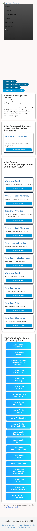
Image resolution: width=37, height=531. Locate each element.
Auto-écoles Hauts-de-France (16, 84)
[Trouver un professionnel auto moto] (11, 2)
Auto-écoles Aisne (12, 87)
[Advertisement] (18, 59)
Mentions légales (23, 525)
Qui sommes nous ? (9, 525)
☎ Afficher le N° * (19, 150)
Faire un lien (25, 527)
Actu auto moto (10, 38)
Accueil (7, 6)
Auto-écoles (10, 81)
